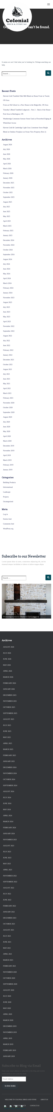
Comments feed (8, 524)
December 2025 (8, 183)
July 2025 (6, 207)
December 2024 (8, 240)
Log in (5, 514)
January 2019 (7, 470)
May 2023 (6, 317)
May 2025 (6, 216)
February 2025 (8, 231)
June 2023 (6, 312)
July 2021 (6, 374)
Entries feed (7, 519)
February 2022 (8, 350)
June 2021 (6, 379)
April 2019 (7, 455)
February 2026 (8, 173)
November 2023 (8, 298)
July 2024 (6, 264)
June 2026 (6, 154)
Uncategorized (8, 501)
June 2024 (6, 269)
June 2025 (6, 211)
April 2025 (7, 221)
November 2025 (8, 188)
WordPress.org (8, 529)
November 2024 (8, 245)
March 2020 (7, 441)
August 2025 (7, 202)
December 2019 (8, 446)
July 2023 (6, 307)
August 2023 (7, 302)
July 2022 (6, 341)
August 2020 (7, 417)
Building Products (9, 482)
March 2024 (7, 283)
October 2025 (8, 192)
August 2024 (7, 259)
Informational (8, 487)
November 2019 (8, 451)
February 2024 (8, 288)
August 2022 (7, 336)
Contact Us (34, 1106)
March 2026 (7, 168)
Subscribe (10, 1086)
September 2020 (8, 412)
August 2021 (7, 369)
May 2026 (6, 159)
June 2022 (6, 345)
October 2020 (8, 407)
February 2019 (8, 465)
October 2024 (8, 250)
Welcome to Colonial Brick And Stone (20, 1099)
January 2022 (7, 355)
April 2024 (7, 278)
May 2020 (6, 431)
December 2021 (8, 360)
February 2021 (8, 398)
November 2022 (8, 326)
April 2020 (7, 436)
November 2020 (8, 403)
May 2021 (6, 384)
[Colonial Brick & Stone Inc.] (18, 4)
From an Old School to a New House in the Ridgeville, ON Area (25, 105)
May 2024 (6, 274)
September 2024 (8, 254)
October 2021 (8, 364)
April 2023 (7, 321)
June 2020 (6, 427)
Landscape (6, 492)
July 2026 (6, 149)
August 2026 (7, 145)
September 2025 (8, 197)
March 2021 (7, 393)
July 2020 (6, 422)
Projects (6, 497)
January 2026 (7, 178)
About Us (44, 1099)
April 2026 (7, 164)
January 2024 (7, 293)
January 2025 (7, 235)
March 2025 (7, 226)
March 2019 (7, 460)
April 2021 (7, 388)
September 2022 (8, 331)
